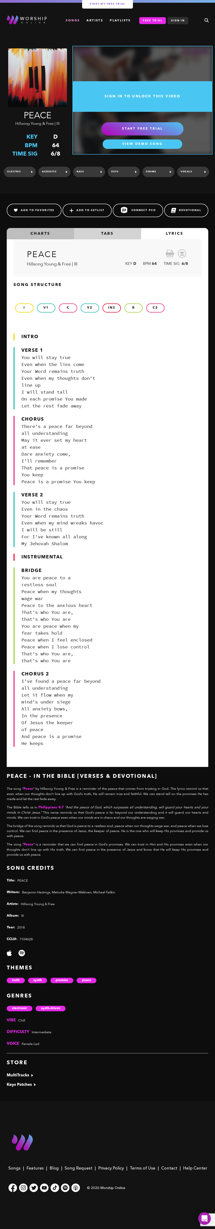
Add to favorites (37, 210)
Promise (62, 980)
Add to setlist (90, 210)
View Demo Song (142, 144)
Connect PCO (143, 210)
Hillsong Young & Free (34, 123)
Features (35, 1168)
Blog (54, 1168)
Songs (14, 1168)
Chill (21, 1020)
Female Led (30, 1044)
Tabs (107, 234)
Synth (37, 980)
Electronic (19, 1008)
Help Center (195, 1168)
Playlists (120, 20)
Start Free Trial (142, 128)
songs (73, 20)
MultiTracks (18, 1075)
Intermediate (41, 1032)
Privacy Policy (111, 1168)
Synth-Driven (50, 1008)
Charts (40, 234)
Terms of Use (142, 1168)
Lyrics (175, 234)
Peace (86, 980)
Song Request (78, 1168)
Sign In (178, 20)
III (58, 123)
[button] (204, 1218)
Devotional (190, 210)
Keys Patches (19, 1085)
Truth (16, 980)
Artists (95, 20)
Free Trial (153, 20)
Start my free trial (107, 4)
